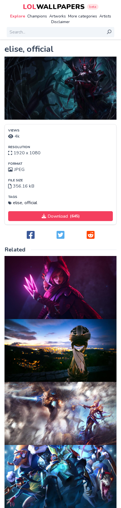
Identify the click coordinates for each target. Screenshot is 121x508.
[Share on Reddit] (91, 235)
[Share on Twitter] (60, 235)
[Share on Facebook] (31, 235)
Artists (105, 16)
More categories (82, 16)
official (30, 203)
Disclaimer (60, 21)
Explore (17, 16)
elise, (18, 203)
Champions (37, 16)
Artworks (57, 16)
